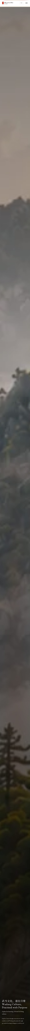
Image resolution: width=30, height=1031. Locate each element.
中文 (21, 2)
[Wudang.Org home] (7, 3)
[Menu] (26, 3)
